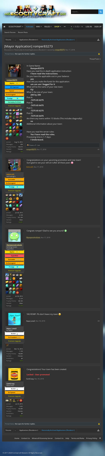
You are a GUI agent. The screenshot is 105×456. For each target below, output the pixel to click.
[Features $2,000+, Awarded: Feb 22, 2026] (13, 289)
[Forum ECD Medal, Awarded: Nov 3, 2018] (7, 401)
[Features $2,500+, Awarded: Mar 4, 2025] (13, 131)
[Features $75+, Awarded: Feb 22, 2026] (20, 279)
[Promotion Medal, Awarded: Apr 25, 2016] (7, 345)
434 (21, 144)
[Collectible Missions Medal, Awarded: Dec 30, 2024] (17, 114)
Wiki (38, 26)
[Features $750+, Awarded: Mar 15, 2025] (20, 206)
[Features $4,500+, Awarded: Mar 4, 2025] (10, 135)
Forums (29, 26)
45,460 (20, 409)
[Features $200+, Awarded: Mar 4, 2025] (10, 124)
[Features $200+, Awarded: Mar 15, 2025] (17, 202)
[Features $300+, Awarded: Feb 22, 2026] (20, 282)
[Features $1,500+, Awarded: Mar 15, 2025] (13, 209)
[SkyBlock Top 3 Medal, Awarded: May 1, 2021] (10, 117)
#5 (99, 379)
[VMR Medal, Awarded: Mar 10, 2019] (7, 199)
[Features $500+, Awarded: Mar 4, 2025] (7, 128)
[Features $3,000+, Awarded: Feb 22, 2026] (20, 289)
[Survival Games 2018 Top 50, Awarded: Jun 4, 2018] (13, 401)
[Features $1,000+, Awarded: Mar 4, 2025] (17, 128)
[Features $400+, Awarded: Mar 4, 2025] (20, 124)
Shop (56, 26)
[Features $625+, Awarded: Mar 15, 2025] (17, 206)
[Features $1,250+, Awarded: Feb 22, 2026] (7, 289)
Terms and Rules (77, 438)
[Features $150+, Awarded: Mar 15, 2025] (13, 202)
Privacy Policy (91, 438)
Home (16, 438)
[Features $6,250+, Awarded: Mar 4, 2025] (17, 135)
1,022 (21, 406)
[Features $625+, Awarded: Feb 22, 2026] (13, 286)
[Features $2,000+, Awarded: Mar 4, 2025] (10, 131)
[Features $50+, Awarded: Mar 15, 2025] (20, 199)
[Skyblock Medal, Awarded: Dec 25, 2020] (7, 117)
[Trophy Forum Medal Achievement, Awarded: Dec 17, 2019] (17, 293)
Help (67, 438)
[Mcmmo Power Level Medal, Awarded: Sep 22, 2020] (17, 110)
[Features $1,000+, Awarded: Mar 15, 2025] (7, 209)
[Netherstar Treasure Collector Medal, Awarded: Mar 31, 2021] (10, 114)
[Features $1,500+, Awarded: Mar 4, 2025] (7, 131)
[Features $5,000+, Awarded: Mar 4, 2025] (13, 135)
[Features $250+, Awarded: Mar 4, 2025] (13, 124)
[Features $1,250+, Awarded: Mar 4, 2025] (20, 128)
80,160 (20, 301)
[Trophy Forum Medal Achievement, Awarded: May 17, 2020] (7, 139)
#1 (99, 149)
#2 (99, 167)
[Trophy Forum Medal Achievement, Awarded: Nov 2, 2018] (20, 401)
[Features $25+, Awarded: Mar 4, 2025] (10, 121)
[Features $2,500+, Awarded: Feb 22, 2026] (17, 289)
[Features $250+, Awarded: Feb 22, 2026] (17, 282)
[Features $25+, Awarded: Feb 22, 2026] (13, 279)
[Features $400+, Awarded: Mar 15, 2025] (10, 206)
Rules (47, 26)
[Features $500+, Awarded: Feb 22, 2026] (10, 286)
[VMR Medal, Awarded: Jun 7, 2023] (10, 279)
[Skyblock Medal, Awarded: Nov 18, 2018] (20, 195)
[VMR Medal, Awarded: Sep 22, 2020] (13, 117)
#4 (99, 321)
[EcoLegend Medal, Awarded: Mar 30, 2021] (13, 110)
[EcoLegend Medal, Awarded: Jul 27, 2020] (20, 275)
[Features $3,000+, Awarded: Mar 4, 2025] (17, 131)
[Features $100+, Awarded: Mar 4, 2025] (20, 121)
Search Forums (9, 32)
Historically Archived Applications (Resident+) (30, 50)
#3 (99, 237)
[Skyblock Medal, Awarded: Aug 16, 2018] (7, 275)
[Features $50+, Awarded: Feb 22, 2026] (17, 279)
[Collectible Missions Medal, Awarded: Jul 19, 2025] (7, 279)
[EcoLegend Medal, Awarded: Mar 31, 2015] (13, 195)
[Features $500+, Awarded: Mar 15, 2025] (13, 206)
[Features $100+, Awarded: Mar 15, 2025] (10, 202)
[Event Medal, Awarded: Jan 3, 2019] (10, 401)
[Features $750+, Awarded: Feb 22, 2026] (17, 286)
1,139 (21, 351)
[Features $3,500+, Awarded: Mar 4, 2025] (20, 131)
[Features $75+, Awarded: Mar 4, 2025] (17, 121)
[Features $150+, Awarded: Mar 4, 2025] (7, 124)
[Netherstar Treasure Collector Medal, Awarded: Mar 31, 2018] (17, 195)
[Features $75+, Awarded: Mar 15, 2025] (7, 202)
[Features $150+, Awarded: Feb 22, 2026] (10, 282)
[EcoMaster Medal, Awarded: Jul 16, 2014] (10, 195)
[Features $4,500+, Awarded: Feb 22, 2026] (13, 293)
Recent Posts (23, 32)
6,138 (21, 215)
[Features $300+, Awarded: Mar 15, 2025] (7, 206)
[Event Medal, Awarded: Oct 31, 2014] (10, 275)
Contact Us (25, 438)
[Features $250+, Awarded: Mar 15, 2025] (20, 202)
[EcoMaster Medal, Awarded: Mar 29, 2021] (10, 110)
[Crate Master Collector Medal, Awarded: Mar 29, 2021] (13, 114)
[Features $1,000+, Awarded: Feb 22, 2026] (20, 286)
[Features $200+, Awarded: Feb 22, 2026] (13, 282)
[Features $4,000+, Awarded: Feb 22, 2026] (10, 293)
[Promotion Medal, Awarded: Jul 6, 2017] (17, 401)
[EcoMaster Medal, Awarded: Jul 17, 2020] (17, 275)
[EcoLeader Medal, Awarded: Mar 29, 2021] (7, 110)
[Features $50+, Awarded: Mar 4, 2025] (13, 121)
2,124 (21, 298)
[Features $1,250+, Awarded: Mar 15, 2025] (10, 209)
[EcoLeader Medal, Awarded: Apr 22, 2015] (13, 275)
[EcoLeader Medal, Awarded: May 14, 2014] (7, 195)
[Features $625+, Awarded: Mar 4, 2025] (10, 128)
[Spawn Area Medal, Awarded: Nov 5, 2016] (10, 199)
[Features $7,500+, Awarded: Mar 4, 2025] (20, 135)
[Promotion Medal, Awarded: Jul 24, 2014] (7, 121)
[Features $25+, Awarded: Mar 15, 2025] (17, 199)
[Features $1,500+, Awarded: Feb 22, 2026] (10, 289)
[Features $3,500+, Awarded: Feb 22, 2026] (7, 293)
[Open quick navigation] (98, 39)
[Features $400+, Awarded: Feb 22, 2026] (7, 286)
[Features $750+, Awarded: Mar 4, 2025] (13, 128)
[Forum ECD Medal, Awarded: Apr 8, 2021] (20, 114)
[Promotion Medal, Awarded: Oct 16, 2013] (13, 199)
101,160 (20, 217)
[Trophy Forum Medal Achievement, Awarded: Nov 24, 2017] (17, 209)
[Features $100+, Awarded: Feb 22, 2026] (7, 282)
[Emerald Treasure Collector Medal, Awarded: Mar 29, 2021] (7, 114)
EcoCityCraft (15, 26)
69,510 (20, 147)
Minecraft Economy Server (42, 438)
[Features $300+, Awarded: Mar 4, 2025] (17, 124)
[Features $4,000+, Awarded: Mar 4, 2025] (7, 135)
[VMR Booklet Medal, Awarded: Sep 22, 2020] (17, 117)
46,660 (20, 354)
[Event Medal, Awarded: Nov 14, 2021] (20, 117)
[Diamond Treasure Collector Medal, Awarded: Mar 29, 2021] (20, 110)
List (38, 145)
